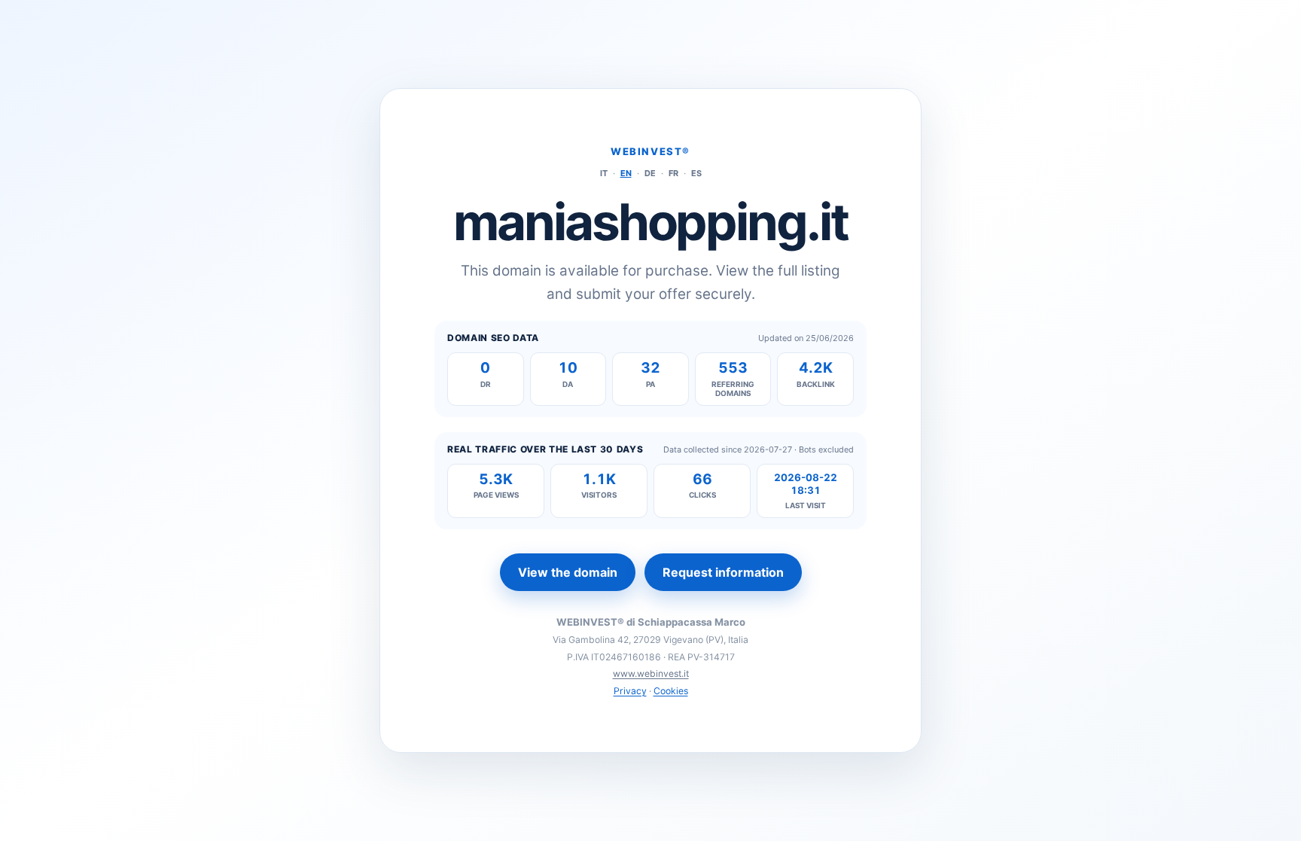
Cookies (671, 690)
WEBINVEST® (650, 151)
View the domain (567, 572)
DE (650, 173)
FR (673, 173)
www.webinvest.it (651, 673)
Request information (723, 572)
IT (604, 173)
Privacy (630, 690)
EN (626, 173)
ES (696, 173)
